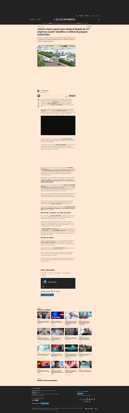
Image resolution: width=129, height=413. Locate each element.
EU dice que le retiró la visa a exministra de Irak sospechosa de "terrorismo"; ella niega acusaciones (43, 338)
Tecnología (53, 352)
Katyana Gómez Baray (68, 358)
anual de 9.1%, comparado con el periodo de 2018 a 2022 (58, 181)
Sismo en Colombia (57, 23)
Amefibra (43, 275)
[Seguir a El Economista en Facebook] (80, 399)
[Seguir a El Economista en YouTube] (87, 399)
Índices (83, 23)
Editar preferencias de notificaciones (38, 395)
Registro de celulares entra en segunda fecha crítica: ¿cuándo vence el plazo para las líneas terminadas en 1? (84, 323)
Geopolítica (39, 336)
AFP (80, 358)
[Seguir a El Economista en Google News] (85, 401)
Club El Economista (52, 390)
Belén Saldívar (67, 325)
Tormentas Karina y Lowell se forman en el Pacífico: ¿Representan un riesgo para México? (56, 339)
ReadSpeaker (66, 96)
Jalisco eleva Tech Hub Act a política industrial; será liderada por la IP (57, 322)
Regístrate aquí (80, 393)
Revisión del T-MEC (65, 23)
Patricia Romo (53, 325)
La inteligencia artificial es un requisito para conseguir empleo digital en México (57, 355)
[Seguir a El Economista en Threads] (87, 401)
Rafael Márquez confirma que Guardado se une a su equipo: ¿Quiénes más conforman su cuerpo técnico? (57, 372)
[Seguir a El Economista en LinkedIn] (85, 399)
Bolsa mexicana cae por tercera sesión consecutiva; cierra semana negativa (43, 371)
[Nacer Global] (35, 400)
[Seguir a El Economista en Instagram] (92, 399)
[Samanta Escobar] (38, 91)
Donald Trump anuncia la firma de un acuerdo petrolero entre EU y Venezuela (43, 322)
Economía (66, 352)
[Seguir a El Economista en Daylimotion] (94, 399)
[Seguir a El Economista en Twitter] (83, 399)
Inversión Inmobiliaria (40, 26)
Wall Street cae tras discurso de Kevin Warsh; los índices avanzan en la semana (71, 338)
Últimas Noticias (44, 23)
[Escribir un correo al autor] (43, 287)
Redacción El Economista (41, 358)
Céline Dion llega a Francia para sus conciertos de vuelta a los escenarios (85, 355)
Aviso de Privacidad (40, 394)
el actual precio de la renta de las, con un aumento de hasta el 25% (58, 208)
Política (52, 336)
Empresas (80, 369)
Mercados (66, 336)
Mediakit (38, 392)
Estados (38, 352)
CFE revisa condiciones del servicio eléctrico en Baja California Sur (43, 355)
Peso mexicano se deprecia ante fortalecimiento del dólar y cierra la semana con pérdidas (71, 371)
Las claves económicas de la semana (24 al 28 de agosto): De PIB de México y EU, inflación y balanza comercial (71, 355)
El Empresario (46, 390)
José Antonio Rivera (40, 374)
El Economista (40, 390)
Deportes (52, 369)
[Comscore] (89, 409)
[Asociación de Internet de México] (96, 409)
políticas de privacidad (87, 395)
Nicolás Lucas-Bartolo (82, 325)
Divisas (86, 23)
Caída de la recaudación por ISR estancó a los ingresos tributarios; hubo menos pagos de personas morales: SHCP (71, 323)
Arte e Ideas (80, 352)
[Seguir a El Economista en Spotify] (89, 399)
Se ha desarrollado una (58, 187)
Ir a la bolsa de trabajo (44, 403)
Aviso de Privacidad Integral (50, 394)
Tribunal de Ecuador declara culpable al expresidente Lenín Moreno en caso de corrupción (84, 338)
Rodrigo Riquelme (54, 358)
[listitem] (38, 95)
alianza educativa (72, 23)
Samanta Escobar (45, 90)
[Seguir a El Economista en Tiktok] (89, 401)
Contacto (57, 394)
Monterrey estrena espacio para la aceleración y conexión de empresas (85, 371)
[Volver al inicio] (52, 388)
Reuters (39, 325)
